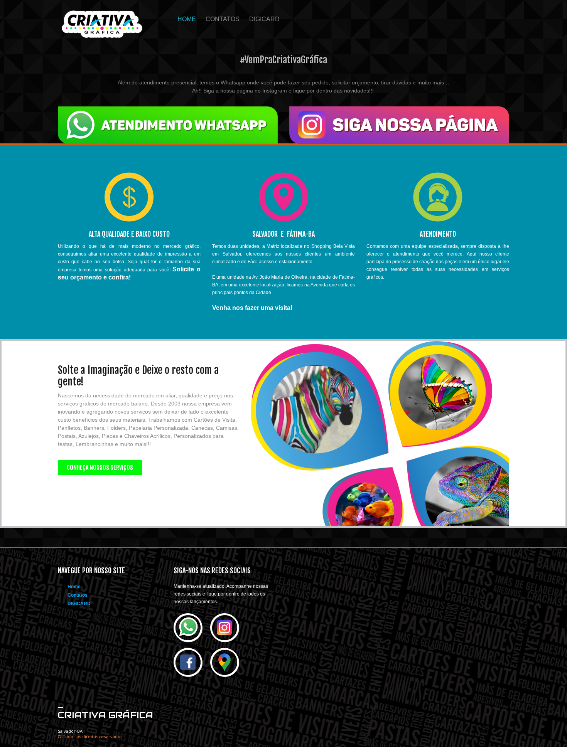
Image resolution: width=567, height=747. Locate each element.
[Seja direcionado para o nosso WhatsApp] (168, 124)
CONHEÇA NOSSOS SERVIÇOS (100, 467)
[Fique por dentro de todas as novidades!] (399, 124)
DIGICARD (264, 19)
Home (186, 19)
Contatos (223, 19)
